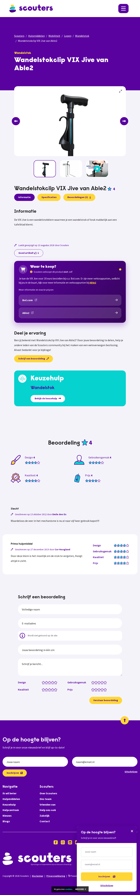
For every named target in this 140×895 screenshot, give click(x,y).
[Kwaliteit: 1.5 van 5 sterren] (45, 689)
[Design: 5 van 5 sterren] (56, 682)
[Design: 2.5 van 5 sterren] (49, 682)
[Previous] (16, 121)
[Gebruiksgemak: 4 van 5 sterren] (103, 682)
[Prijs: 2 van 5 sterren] (96, 689)
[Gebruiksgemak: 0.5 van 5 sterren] (92, 682)
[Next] (124, 121)
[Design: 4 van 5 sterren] (53, 682)
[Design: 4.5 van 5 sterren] (55, 682)
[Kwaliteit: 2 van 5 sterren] (47, 689)
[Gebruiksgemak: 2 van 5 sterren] (96, 682)
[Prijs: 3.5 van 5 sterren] (101, 689)
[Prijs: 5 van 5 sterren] (106, 689)
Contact (45, 821)
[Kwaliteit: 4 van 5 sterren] (53, 689)
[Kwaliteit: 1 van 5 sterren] (44, 689)
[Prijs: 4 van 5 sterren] (103, 689)
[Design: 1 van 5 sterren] (44, 682)
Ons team (46, 799)
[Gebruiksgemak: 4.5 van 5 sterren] (104, 682)
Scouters (19, 35)
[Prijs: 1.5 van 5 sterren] (95, 689)
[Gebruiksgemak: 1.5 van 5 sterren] (95, 682)
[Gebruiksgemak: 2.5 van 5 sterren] (98, 682)
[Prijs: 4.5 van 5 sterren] (104, 689)
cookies (68, 889)
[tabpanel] (70, 222)
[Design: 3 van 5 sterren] (50, 682)
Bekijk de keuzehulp (46, 398)
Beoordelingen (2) (77, 197)
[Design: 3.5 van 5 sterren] (52, 682)
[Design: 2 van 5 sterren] (47, 682)
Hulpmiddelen (36, 35)
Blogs (6, 821)
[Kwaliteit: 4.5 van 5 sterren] (55, 689)
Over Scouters (48, 793)
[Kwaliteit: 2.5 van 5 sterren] (49, 689)
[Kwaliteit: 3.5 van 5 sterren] (52, 689)
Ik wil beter (9, 793)
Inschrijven (13, 772)
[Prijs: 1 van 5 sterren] (93, 689)
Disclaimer (37, 876)
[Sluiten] (132, 831)
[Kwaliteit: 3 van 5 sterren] (50, 689)
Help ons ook (48, 810)
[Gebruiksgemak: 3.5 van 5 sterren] (101, 682)
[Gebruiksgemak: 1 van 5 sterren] (93, 682)
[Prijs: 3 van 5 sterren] (100, 689)
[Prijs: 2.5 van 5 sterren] (98, 689)
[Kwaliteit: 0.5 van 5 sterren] (42, 689)
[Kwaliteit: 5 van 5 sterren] (56, 689)
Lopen (67, 35)
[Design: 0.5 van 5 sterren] (42, 682)
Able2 (92, 282)
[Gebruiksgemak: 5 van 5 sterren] (106, 682)
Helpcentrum (11, 810)
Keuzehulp (9, 804)
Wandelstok (82, 35)
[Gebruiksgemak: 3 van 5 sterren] (100, 682)
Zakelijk (45, 815)
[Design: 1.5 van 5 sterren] (45, 682)
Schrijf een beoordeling (31, 358)
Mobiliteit (54, 35)
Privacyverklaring (55, 876)
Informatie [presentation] (24, 197)
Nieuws (7, 815)
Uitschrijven (131, 771)
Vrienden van (47, 804)
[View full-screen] (120, 91)
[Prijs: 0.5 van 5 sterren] (92, 689)
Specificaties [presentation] (49, 197)
